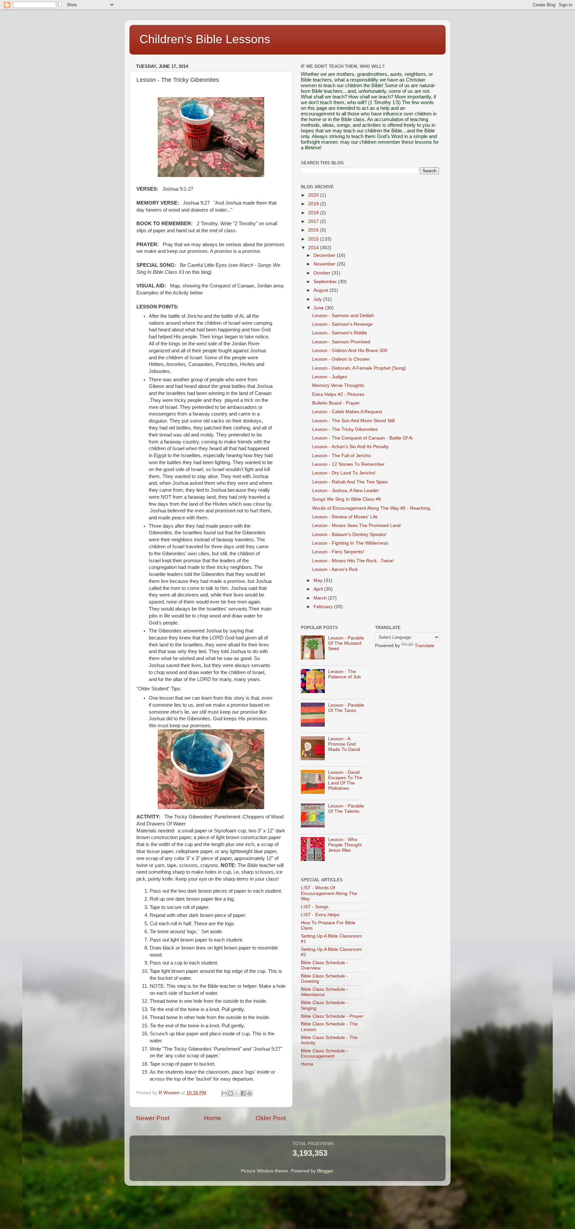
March (320, 598)
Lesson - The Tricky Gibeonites (345, 429)
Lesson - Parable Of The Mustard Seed (346, 643)
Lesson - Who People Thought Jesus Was (345, 845)
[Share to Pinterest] (249, 1093)
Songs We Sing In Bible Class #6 (346, 499)
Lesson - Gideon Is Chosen (341, 359)
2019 (314, 203)
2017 (314, 221)
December (325, 255)
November (325, 264)
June (319, 307)
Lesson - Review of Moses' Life (345, 516)
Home (212, 1118)
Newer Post (152, 1118)
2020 (314, 195)
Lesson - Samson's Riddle (339, 332)
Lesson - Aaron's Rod (334, 569)
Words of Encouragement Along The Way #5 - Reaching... (373, 508)
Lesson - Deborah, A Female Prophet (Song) (359, 368)
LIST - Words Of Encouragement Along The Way (329, 893)
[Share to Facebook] (243, 1093)
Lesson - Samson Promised (341, 341)
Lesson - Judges (329, 376)
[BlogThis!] (230, 1093)
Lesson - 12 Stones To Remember (348, 464)
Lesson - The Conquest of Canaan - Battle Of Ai (362, 438)
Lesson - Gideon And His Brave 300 (349, 350)
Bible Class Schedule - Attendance (324, 992)
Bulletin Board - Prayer (336, 403)
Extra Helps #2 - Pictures (338, 394)
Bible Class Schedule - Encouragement (324, 1053)
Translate (424, 645)
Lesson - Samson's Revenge (342, 324)
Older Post (271, 1118)
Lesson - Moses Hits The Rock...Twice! (353, 560)
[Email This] (224, 1093)
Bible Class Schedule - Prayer (332, 1016)
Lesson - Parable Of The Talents (346, 808)
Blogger (325, 1170)
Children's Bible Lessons (204, 39)
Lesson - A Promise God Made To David (344, 744)
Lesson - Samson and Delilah (343, 315)
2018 (314, 212)
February (323, 606)
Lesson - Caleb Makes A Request (347, 411)
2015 (314, 239)
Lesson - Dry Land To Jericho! (344, 472)
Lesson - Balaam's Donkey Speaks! (349, 534)
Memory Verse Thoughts (338, 385)
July (318, 299)
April (318, 589)
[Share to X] (237, 1093)
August (321, 290)
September (325, 281)
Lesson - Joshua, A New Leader (345, 490)
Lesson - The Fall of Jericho (341, 455)
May (318, 580)
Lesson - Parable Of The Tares (346, 708)
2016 (314, 230)
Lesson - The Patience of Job (344, 674)
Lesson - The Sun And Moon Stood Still (353, 420)
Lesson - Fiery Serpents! (338, 551)
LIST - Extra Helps (320, 914)
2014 (314, 247)
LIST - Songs (314, 906)
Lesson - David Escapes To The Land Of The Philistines (345, 780)
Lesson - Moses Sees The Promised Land (356, 525)
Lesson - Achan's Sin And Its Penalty (350, 446)
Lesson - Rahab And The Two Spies (350, 481)
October (322, 272)
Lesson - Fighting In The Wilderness (350, 543)
